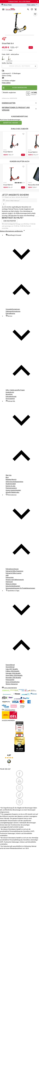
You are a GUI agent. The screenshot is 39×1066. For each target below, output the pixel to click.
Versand (10, 50)
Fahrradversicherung (12, 569)
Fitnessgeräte (10, 680)
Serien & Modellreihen (13, 682)
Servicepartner (10, 398)
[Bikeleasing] (14, 691)
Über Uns (8, 475)
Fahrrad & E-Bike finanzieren (14, 571)
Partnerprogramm (11, 488)
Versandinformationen (13, 309)
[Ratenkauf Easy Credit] (13, 707)
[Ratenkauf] (5, 707)
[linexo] (11, 699)
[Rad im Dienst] (33, 695)
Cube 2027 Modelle (12, 669)
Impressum (9, 582)
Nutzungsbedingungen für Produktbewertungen (20, 588)
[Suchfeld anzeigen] (28, 9)
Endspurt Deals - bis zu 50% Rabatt (19, 1)
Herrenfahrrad (10, 667)
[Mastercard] (22, 703)
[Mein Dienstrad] (7, 695)
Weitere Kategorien (12, 684)
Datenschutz (10, 577)
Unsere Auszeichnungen (13, 490)
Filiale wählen (6, 83)
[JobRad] (6, 691)
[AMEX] (29, 703)
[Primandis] (25, 695)
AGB (7, 575)
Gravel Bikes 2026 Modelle (14, 675)
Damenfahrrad (10, 665)
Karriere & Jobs (10, 486)
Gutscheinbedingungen (13, 586)
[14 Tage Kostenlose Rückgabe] (31, 94)
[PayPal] (25, 699)
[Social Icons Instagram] (19, 787)
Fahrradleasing (10, 313)
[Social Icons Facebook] (19, 773)
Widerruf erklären (11, 584)
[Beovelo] (5, 699)
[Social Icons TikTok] (19, 794)
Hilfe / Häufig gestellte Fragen (15, 390)
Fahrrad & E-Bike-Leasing (13, 573)
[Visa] (15, 703)
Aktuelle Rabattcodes (12, 492)
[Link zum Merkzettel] (31, 9)
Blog (7, 477)
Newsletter (9, 394)
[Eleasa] (16, 695)
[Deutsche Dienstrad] (32, 691)
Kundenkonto (10, 392)
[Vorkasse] (22, 707)
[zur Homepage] (10, 9)
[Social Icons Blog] (19, 801)
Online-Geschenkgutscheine (14, 482)
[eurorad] (17, 699)
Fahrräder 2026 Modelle (13, 673)
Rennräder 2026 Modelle (13, 677)
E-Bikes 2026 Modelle (12, 671)
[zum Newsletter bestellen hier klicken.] (4, 204)
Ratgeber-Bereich (11, 479)
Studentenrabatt (11, 484)
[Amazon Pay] (6, 703)
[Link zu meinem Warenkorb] (36, 9)
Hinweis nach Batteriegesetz (15, 580)
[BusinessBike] (23, 691)
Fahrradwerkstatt (11, 396)
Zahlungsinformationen (13, 311)
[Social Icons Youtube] (19, 780)
